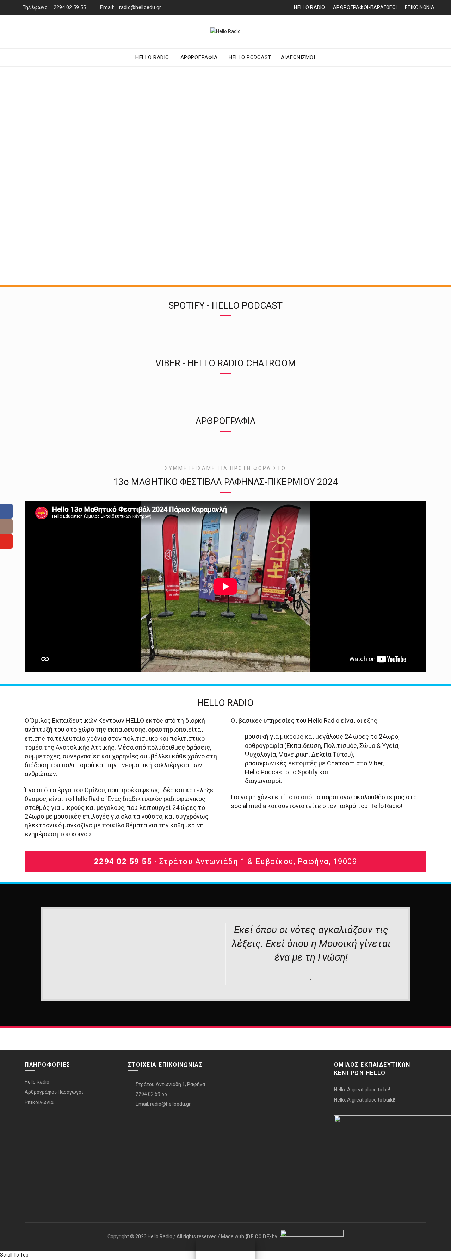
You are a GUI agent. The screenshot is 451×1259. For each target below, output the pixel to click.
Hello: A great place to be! (362, 1089)
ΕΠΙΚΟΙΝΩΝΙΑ (419, 7)
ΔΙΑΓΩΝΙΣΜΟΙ (298, 57)
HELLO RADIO (309, 7)
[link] (258, 1236)
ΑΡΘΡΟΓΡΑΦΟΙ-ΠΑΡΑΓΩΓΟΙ (365, 7)
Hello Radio (37, 1082)
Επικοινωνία (39, 1102)
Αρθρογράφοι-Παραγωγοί (54, 1092)
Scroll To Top (14, 1255)
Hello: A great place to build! (364, 1100)
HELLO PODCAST (250, 57)
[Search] (428, 31)
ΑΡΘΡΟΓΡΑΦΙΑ (199, 57)
